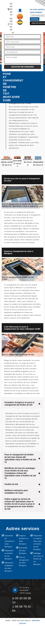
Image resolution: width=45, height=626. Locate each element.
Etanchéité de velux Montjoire (23, 550)
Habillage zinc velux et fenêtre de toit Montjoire (38, 558)
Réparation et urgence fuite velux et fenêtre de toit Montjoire (37, 542)
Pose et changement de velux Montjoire (24, 561)
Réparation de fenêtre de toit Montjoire (9, 555)
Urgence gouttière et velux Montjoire (23, 540)
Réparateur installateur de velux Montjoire (9, 567)
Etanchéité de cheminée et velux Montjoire (9, 541)
